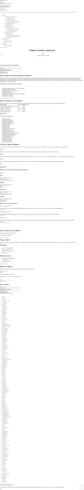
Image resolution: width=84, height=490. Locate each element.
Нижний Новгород (6, 415)
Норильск (4, 418)
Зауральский (5, 362)
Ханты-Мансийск (6, 474)
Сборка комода (10, 17)
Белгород (4, 316)
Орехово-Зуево (5, 427)
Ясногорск (4, 481)
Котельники (5, 386)
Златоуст (4, 364)
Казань (3, 370)
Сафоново (4, 447)
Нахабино (4, 410)
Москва (4, 406)
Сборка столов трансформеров (13, 36)
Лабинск (4, 396)
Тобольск (4, 463)
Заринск (4, 361)
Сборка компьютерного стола (13, 35)
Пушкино (4, 436)
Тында (3, 466)
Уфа (3, 471)
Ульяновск (4, 469)
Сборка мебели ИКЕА (9, 31)
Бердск (6, 0)
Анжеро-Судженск (6, 300)
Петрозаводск (5, 432)
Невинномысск (5, 411)
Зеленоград (4, 363)
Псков (3, 435)
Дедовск (4, 343)
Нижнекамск (5, 414)
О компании (5, 39)
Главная (4, 14)
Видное (4, 327)
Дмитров (4, 346)
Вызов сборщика (8, 45)
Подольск (4, 433)
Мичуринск (4, 404)
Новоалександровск (6, 416)
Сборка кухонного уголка (12, 20)
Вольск (3, 336)
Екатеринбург (5, 352)
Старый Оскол (5, 455)
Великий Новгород (6, 325)
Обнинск (4, 421)
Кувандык (4, 393)
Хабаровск (4, 473)
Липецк (4, 399)
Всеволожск (5, 340)
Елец (3, 353)
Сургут (3, 458)
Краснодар (4, 389)
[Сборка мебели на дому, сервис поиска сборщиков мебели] (12, 12)
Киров (3, 378)
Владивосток (5, 329)
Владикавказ (5, 330)
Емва (3, 355)
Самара (4, 444)
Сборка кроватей (8, 33)
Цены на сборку (5, 38)
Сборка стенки (8, 25)
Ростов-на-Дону (5, 441)
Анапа (3, 299)
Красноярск (4, 392)
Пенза (3, 429)
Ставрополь (4, 454)
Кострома (4, 385)
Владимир (4, 331)
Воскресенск (5, 339)
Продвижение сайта (10, 276)
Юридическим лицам (6, 249)
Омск (3, 424)
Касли (3, 373)
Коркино (4, 383)
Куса (3, 394)
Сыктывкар (4, 459)
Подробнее (2, 209)
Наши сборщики (8, 41)
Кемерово (4, 374)
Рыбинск (4, 442)
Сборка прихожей (11, 18)
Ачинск (4, 310)
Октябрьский (5, 423)
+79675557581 (5, 10)
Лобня (3, 401)
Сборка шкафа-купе (11, 30)
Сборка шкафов (8, 27)
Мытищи (4, 407)
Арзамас (4, 304)
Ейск (3, 351)
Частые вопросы (8, 40)
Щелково (4, 477)
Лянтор (4, 402)
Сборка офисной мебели (10, 23)
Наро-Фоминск (5, 408)
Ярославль (4, 480)
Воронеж (4, 338)
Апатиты (4, 301)
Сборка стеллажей (9, 24)
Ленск (3, 397)
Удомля (4, 468)
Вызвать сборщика (4, 47)
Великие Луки (5, 323)
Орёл (3, 426)
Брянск (3, 321)
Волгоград (4, 332)
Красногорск (5, 388)
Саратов (4, 446)
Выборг (4, 341)
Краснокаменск (5, 390)
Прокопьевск (5, 434)
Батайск (4, 315)
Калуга (3, 371)
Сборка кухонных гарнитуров (13, 22)
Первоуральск (5, 431)
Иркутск (4, 368)
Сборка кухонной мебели (10, 19)
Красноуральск (5, 391)
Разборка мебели (8, 37)
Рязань (3, 443)
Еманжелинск (5, 354)
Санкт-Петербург (6, 445)
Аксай (3, 298)
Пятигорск (4, 437)
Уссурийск (4, 470)
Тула (3, 465)
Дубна (3, 349)
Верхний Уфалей (6, 326)
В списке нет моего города (5, 483)
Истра (3, 369)
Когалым (4, 381)
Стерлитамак (5, 456)
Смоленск (4, 450)
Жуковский (4, 360)
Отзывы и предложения (5, 5)
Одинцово (4, 422)
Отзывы (4, 43)
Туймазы (4, 464)
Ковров (4, 380)
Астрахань (4, 309)
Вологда (4, 335)
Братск (3, 320)
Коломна (4, 382)
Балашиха (4, 312)
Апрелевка (4, 302)
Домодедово (5, 348)
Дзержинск (4, 344)
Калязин (4, 372)
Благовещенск (5, 319)
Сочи (3, 453)
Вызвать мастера (3, 179)
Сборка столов (8, 34)
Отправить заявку (3, 72)
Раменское (4, 438)
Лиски (3, 400)
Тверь (3, 462)
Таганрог (4, 460)
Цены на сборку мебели (7, 248)
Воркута (4, 337)
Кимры (3, 376)
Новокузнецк (5, 417)
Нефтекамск (5, 412)
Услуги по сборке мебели (7, 247)
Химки (3, 475)
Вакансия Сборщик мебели (8, 251)
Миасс (3, 403)
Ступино (4, 457)
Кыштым (4, 395)
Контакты (4, 44)
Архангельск (5, 307)
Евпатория (4, 350)
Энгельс (4, 478)
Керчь (3, 375)
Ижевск (4, 367)
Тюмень (4, 467)
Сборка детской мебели (10, 26)
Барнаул (4, 314)
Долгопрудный (5, 347)
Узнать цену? (3, 9)
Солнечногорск (5, 452)
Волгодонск (5, 333)
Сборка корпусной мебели (10, 16)
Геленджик (4, 342)
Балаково (4, 311)
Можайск (4, 405)
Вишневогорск (5, 328)
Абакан (4, 296)
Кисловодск (5, 379)
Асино (3, 308)
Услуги (3, 15)
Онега (3, 425)
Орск (3, 428)
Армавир (4, 306)
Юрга (3, 479)
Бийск (3, 318)
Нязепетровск (5, 420)
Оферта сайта (5, 253)
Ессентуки (4, 357)
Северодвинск (5, 448)
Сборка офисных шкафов (12, 29)
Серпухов (4, 449)
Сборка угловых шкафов (12, 28)
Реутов (3, 439)
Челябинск (4, 476)
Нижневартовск (5, 413)
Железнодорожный (6, 359)
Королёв (4, 384)
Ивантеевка (4, 365)
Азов (3, 297)
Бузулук (4, 322)
